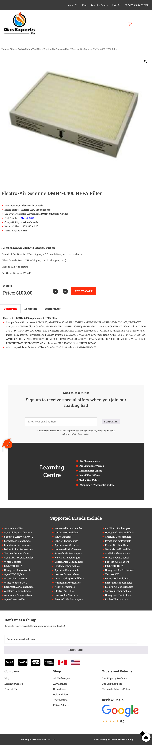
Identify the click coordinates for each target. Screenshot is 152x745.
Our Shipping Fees (112, 683)
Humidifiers (59, 689)
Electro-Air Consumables (56, 49)
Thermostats (60, 699)
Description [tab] (10, 308)
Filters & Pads (61, 705)
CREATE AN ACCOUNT (136, 5)
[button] (143, 24)
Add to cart (83, 291)
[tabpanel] (76, 336)
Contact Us (10, 689)
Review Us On (113, 700)
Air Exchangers (62, 678)
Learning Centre (99, 5)
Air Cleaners (60, 683)
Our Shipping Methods (114, 678)
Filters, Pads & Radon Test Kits (25, 49)
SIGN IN (116, 5)
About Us (73, 5)
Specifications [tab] (53, 308)
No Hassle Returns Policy (116, 689)
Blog (84, 5)
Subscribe (111, 421)
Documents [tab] (30, 308)
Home (4, 49)
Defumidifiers (60, 694)
